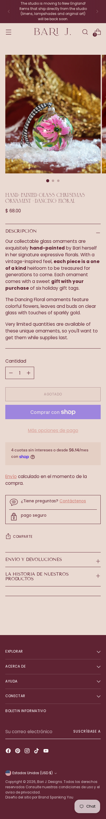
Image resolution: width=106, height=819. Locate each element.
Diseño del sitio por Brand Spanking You (39, 797)
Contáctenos (72, 501)
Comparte (23, 536)
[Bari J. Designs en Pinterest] (18, 752)
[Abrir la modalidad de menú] (8, 32)
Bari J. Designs (49, 781)
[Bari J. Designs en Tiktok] (37, 752)
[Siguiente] (97, 11)
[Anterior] (8, 11)
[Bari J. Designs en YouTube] (46, 752)
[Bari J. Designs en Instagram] (27, 752)
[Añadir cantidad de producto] (11, 373)
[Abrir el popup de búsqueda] (85, 32)
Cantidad (15, 361)
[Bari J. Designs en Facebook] (8, 752)
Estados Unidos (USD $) (32, 773)
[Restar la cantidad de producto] (28, 373)
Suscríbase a (87, 731)
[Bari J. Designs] (53, 32)
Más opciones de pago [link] (53, 430)
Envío (11, 476)
